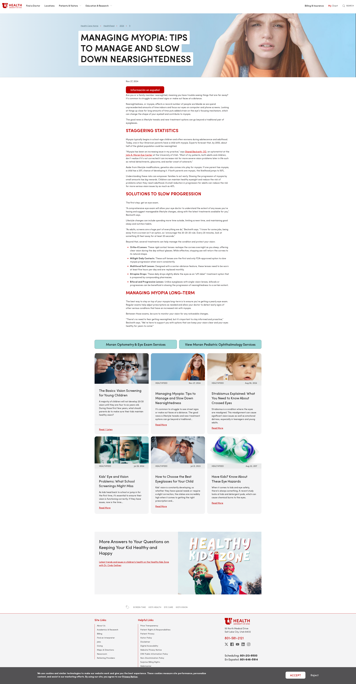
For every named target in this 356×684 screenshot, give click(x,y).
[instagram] (248, 644)
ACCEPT (295, 675)
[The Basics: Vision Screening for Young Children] (122, 393)
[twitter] (226, 644)
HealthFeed (108, 25)
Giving (100, 645)
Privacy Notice (130, 676)
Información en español (145, 90)
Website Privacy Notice (151, 649)
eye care (168, 607)
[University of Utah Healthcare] (243, 621)
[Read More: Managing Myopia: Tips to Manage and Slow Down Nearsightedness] (178, 366)
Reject (315, 675)
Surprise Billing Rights (150, 662)
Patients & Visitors (68, 5)
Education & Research (97, 5)
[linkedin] (243, 644)
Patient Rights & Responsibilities (155, 629)
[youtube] (237, 644)
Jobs (99, 641)
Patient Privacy (147, 633)
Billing (99, 633)
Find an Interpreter (106, 637)
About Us (101, 625)
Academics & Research (107, 629)
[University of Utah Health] (12, 5)
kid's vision (181, 607)
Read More (161, 424)
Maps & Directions (105, 649)
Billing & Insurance (314, 5)
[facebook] (232, 644)
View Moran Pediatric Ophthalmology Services (220, 344)
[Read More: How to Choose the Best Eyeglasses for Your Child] (178, 449)
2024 (122, 25)
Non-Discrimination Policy (152, 658)
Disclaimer (145, 641)
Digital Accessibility (149, 645)
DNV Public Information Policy (154, 654)
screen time (139, 607)
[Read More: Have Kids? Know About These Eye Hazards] (234, 449)
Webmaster (145, 666)
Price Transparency (149, 625)
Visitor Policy (146, 637)
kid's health (155, 607)
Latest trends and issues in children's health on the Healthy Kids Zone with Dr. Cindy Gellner (134, 563)
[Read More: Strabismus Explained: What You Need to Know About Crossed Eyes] (234, 366)
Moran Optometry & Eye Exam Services (135, 344)
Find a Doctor (33, 5)
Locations (49, 5)
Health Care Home (89, 25)
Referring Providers (106, 658)
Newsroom (102, 654)
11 (129, 25)
